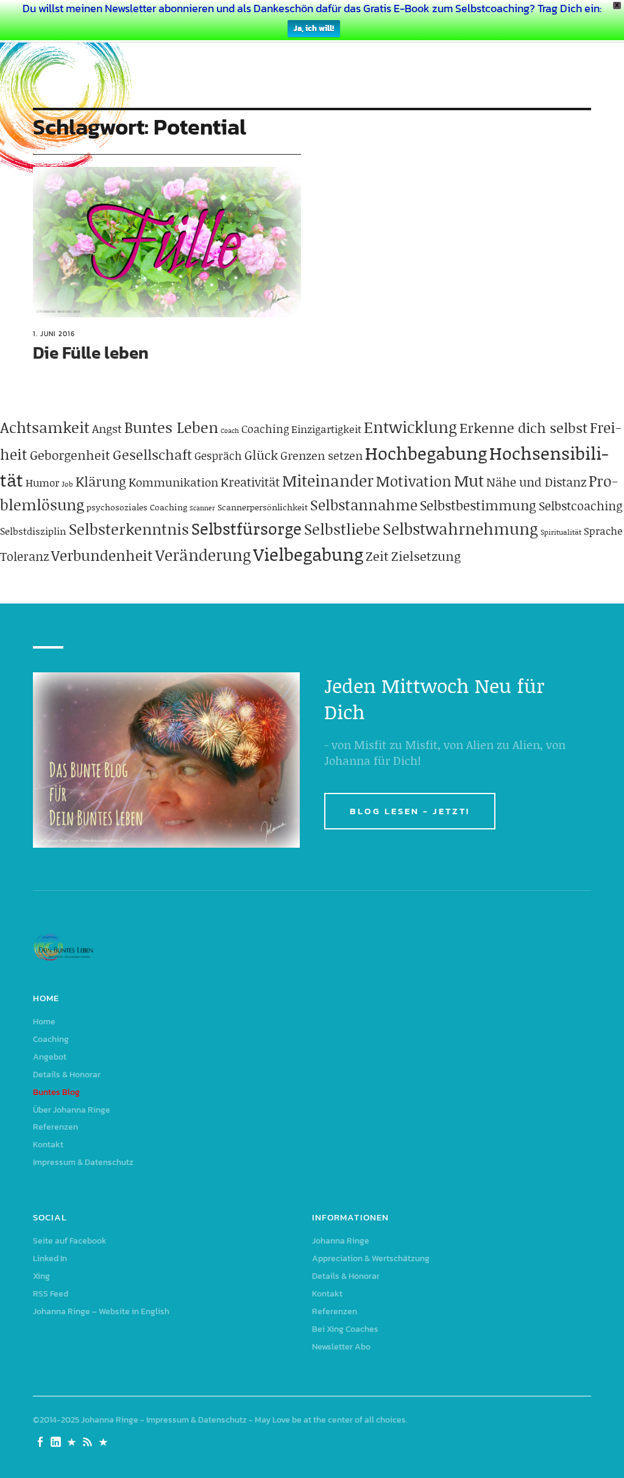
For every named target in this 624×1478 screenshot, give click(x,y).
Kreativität (250, 481)
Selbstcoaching (581, 505)
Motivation (414, 481)
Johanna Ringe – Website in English (101, 1311)
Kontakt (48, 1144)
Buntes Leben (171, 427)
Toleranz (24, 556)
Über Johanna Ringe (71, 1109)
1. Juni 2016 (54, 334)
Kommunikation (173, 482)
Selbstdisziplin (33, 531)
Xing (41, 1276)
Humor (42, 482)
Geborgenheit (70, 455)
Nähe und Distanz (536, 481)
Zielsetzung (426, 556)
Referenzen (55, 1127)
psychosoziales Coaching (137, 507)
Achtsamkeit (45, 427)
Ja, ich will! (314, 28)
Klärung (101, 481)
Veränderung (203, 555)
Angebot (49, 1056)
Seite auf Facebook (70, 1240)
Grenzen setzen (321, 455)
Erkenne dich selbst (523, 427)
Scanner (202, 508)
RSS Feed (50, 1293)
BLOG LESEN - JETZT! (410, 811)
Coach (230, 430)
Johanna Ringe (340, 1240)
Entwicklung (410, 427)
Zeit (377, 556)
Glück (261, 455)
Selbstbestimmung (478, 505)
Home (44, 1021)
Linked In (50, 1258)
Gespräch (218, 455)
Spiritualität (561, 532)
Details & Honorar (67, 1074)
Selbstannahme (363, 504)
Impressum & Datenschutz (83, 1162)
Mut (469, 480)
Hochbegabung (426, 452)
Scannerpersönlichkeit (263, 507)
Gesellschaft (152, 454)
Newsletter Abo (341, 1346)
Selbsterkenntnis (129, 529)
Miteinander (328, 480)
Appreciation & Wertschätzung (371, 1258)
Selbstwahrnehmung (460, 529)
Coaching (265, 429)
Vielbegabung (308, 553)
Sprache (603, 530)
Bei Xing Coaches (345, 1329)
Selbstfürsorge (246, 528)
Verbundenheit (102, 555)
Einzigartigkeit (326, 428)
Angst (107, 428)
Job (67, 484)
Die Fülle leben (91, 352)
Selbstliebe (342, 529)
